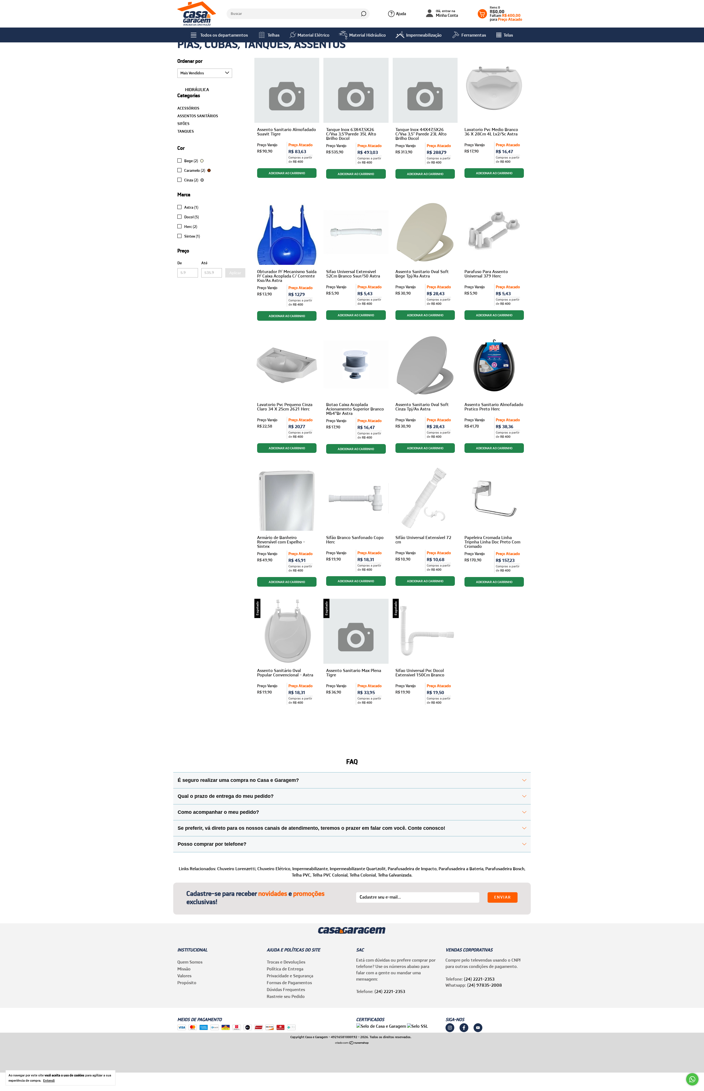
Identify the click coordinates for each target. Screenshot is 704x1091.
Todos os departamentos (224, 35)
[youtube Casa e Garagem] (478, 1027)
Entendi (49, 1080)
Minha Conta (447, 13)
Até (204, 262)
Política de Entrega (285, 969)
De (179, 262)
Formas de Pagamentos (289, 982)
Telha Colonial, (363, 875)
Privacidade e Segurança (290, 975)
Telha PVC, (301, 875)
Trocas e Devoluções (286, 962)
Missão (184, 969)
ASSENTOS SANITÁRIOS (197, 115)
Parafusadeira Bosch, (505, 868)
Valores (184, 975)
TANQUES (185, 131)
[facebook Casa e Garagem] (464, 1027)
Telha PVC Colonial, (330, 875)
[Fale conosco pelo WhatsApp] (692, 1079)
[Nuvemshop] (352, 1043)
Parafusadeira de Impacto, (413, 868)
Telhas (273, 35)
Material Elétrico (313, 35)
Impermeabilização (424, 35)
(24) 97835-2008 (484, 985)
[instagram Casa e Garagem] (450, 1027)
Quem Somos (189, 962)
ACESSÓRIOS (188, 108)
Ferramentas (473, 35)
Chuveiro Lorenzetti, (236, 868)
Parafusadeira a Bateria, (461, 868)
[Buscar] (363, 13)
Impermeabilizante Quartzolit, (358, 868)
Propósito (186, 982)
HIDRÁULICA (196, 89)
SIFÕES (183, 123)
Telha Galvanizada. (395, 875)
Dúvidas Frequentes (286, 989)
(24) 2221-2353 (390, 991)
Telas (508, 35)
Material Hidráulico (367, 35)
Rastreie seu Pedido (286, 996)
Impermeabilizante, (310, 868)
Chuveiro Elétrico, (274, 868)
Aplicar (235, 273)
